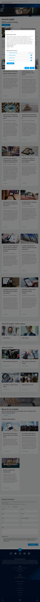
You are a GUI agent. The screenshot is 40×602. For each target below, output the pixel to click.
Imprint (8, 48)
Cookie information (10, 45)
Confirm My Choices (10, 63)
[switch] (31, 55)
